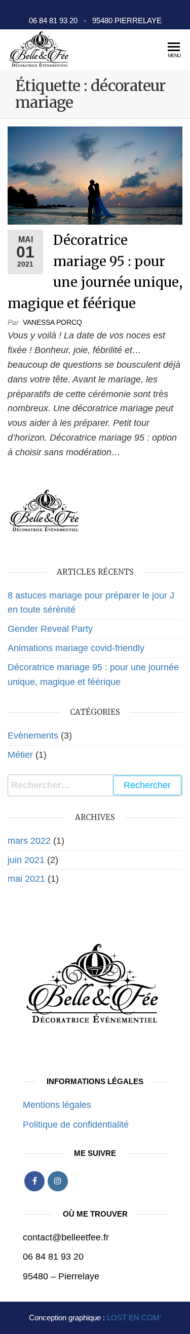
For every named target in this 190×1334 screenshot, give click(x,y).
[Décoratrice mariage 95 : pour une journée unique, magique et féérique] (95, 174)
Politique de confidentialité (76, 1125)
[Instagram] (58, 1181)
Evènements (33, 735)
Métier (20, 755)
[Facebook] (34, 1181)
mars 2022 (29, 841)
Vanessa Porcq (52, 322)
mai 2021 (26, 879)
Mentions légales (57, 1105)
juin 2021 (26, 860)
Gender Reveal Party (50, 629)
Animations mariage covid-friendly (76, 648)
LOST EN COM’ (134, 1317)
